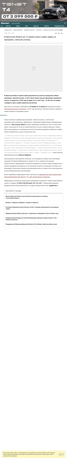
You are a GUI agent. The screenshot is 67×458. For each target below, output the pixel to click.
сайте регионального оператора (39, 177)
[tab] (8, 26)
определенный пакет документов (15, 109)
